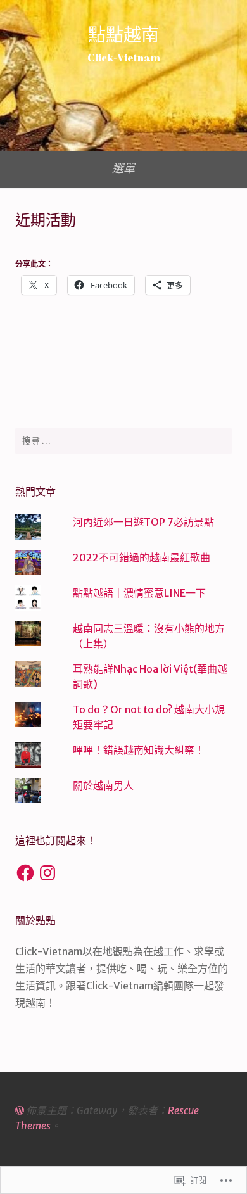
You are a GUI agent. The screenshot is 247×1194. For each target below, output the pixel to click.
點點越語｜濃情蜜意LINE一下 (139, 593)
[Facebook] (25, 873)
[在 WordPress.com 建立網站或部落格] (19, 1110)
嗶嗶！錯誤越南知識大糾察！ (139, 750)
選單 (123, 168)
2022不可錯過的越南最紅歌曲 (141, 557)
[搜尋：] (123, 441)
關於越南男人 (103, 785)
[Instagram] (47, 873)
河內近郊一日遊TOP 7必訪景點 (143, 522)
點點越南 (123, 34)
